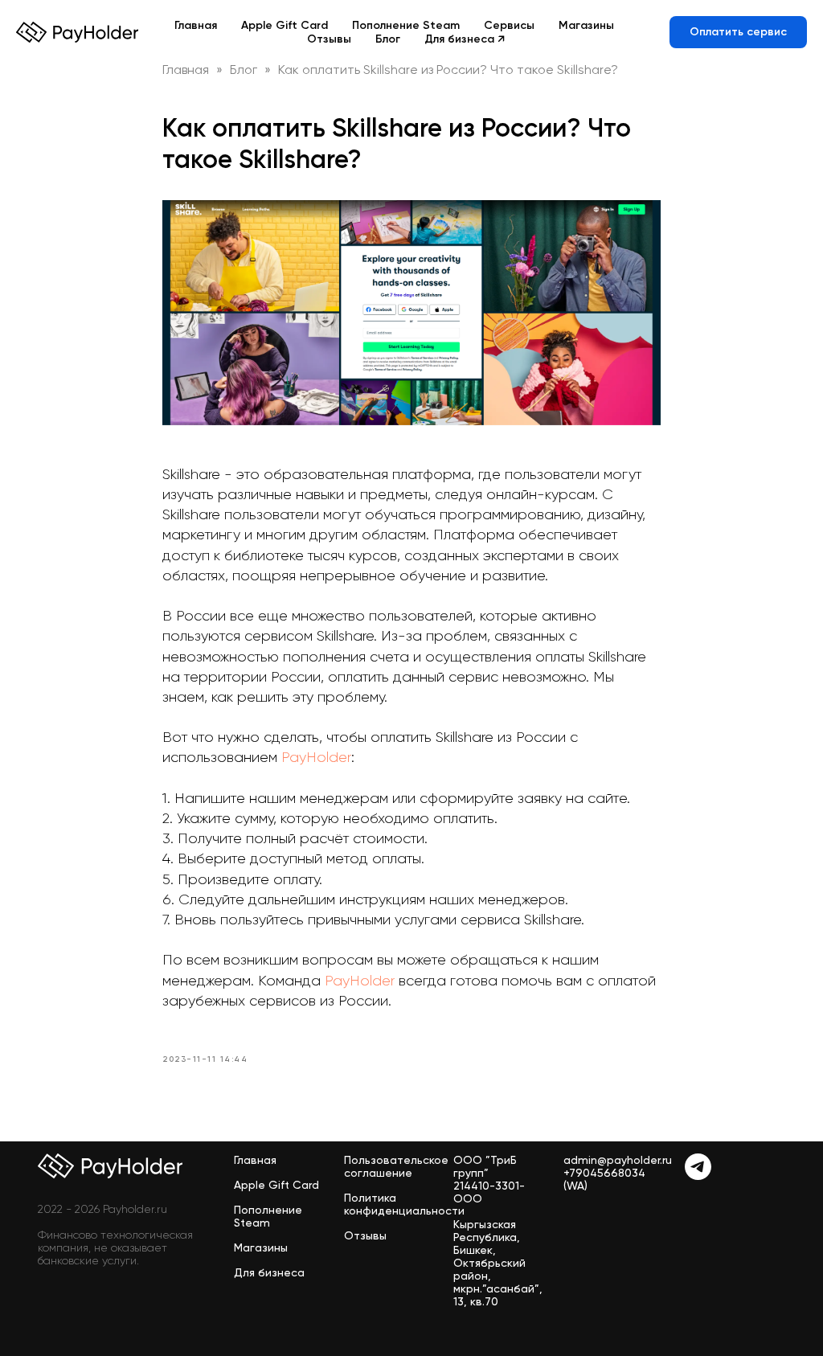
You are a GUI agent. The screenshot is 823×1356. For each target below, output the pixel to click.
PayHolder (316, 757)
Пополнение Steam (406, 25)
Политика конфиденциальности (404, 1204)
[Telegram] (698, 1175)
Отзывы (329, 39)
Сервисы (509, 25)
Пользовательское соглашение (396, 1166)
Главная (195, 25)
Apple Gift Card (284, 25)
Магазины (586, 25)
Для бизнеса (269, 1272)
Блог (387, 39)
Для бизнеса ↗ (464, 39)
